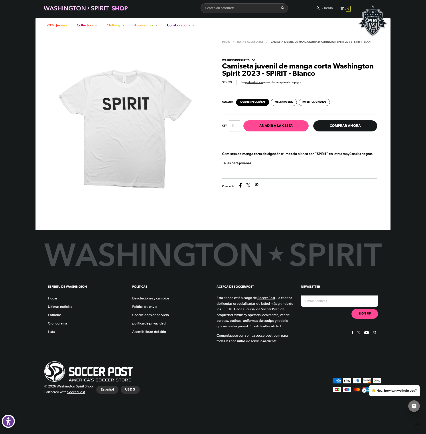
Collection (85, 25)
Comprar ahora (345, 126)
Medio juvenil (284, 102)
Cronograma (57, 323)
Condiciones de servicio (150, 315)
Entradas (54, 315)
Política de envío (144, 307)
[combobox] (239, 8)
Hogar (52, 298)
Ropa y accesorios (250, 42)
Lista (51, 332)
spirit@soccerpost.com (262, 336)
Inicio (226, 42)
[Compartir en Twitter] (248, 186)
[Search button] (283, 8)
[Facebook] (352, 333)
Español (107, 389)
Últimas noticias (60, 307)
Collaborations (178, 25)
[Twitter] (358, 333)
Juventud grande (314, 102)
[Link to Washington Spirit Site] (372, 39)
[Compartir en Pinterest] (256, 186)
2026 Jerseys (57, 25)
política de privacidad (149, 323)
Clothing (113, 25)
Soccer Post (76, 392)
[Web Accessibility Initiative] (8, 421)
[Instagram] (374, 333)
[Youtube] (366, 333)
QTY (224, 126)
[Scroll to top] (417, 425)
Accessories (143, 25)
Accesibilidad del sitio (149, 332)
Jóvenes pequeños (252, 102)
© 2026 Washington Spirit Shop (68, 386)
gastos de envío (254, 82)
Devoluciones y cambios (150, 298)
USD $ (130, 389)
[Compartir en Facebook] (240, 186)
